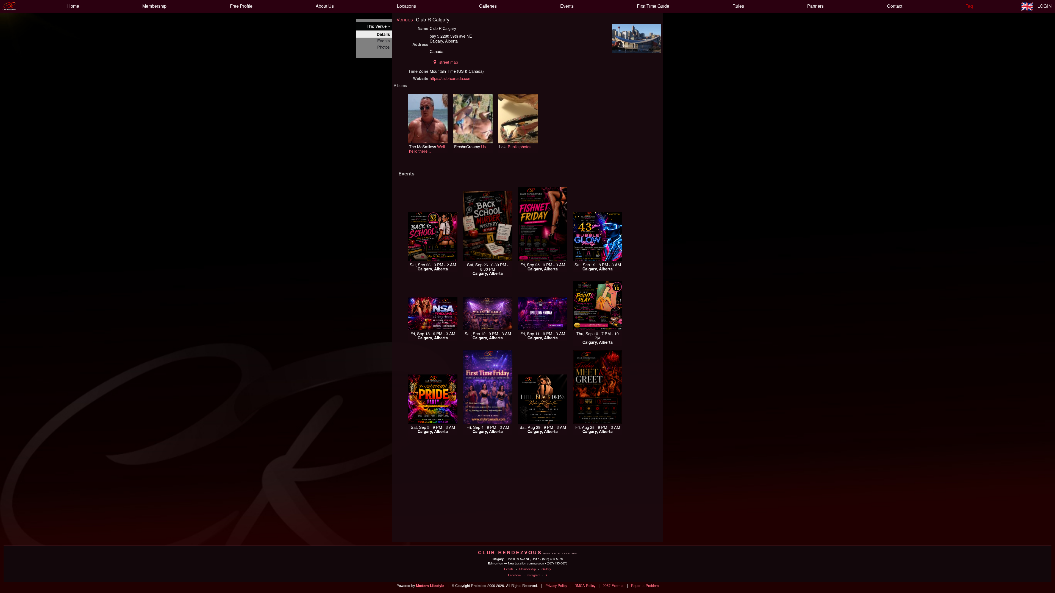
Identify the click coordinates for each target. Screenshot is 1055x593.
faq (969, 6)
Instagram (533, 575)
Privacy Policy (556, 585)
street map (448, 62)
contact (894, 6)
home (73, 6)
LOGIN (1044, 6)
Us (483, 146)
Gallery (546, 569)
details (383, 34)
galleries (488, 6)
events (567, 6)
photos (383, 47)
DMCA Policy (584, 585)
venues (404, 19)
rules (738, 6)
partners (815, 6)
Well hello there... (427, 149)
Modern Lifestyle (430, 585)
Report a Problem (645, 585)
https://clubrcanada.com (450, 78)
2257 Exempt (613, 585)
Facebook (514, 575)
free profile (241, 6)
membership (154, 6)
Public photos (519, 146)
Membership (527, 569)
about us (325, 6)
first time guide (653, 6)
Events (508, 569)
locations (406, 6)
